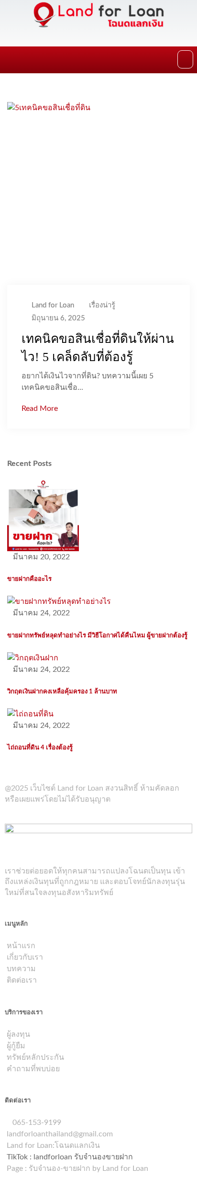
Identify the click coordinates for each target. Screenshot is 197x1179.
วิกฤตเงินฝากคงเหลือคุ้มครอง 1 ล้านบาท (62, 691)
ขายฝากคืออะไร (29, 579)
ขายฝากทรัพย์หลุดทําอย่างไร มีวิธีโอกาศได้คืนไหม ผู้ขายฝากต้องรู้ (97, 635)
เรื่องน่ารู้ (102, 305)
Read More (40, 408)
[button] (185, 59)
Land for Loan (53, 305)
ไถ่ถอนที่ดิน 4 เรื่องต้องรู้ (40, 747)
